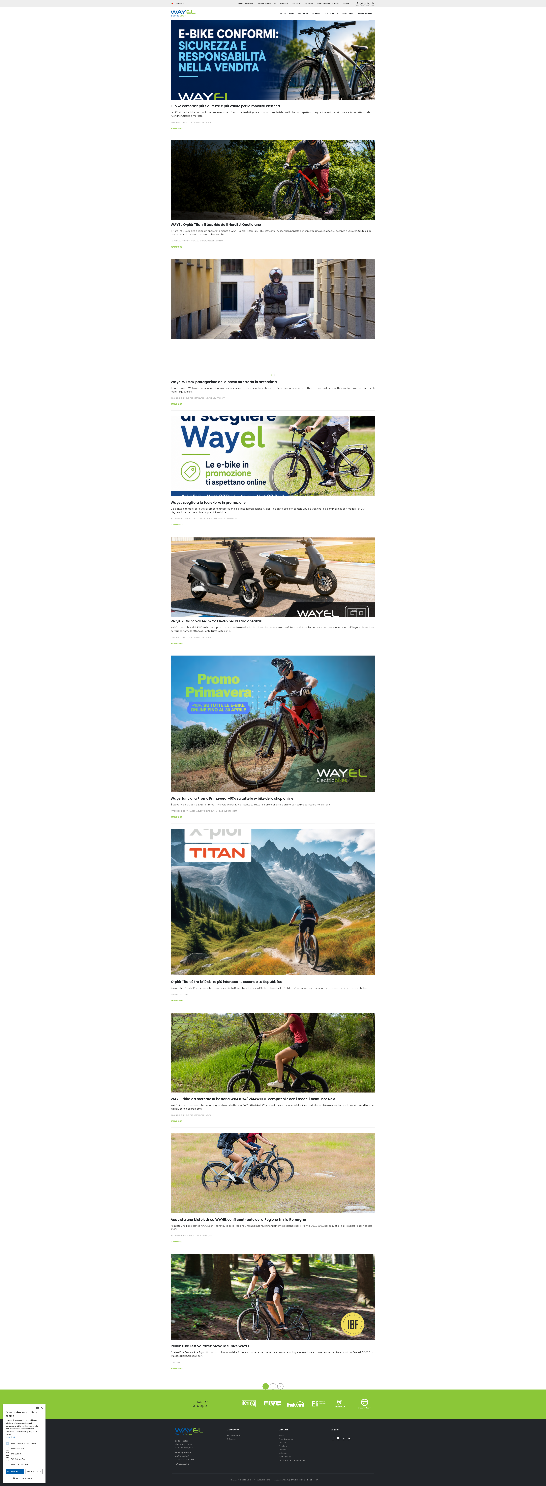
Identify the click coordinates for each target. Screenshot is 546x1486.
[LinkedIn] (373, 3)
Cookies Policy (311, 1480)
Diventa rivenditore (266, 3)
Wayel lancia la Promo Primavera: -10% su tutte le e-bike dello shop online (232, 798)
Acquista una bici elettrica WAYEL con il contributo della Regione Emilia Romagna (238, 1219)
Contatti (347, 3)
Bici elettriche (287, 13)
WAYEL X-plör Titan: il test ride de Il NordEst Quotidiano (216, 224)
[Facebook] (357, 3)
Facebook (333, 1438)
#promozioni (176, 519)
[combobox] (37, 1408)
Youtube (338, 1438)
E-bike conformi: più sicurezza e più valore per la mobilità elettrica (225, 106)
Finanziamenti (323, 3)
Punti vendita (331, 13)
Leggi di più (10, 1437)
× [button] (42, 1408)
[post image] (273, 60)
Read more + (177, 128)
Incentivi (309, 3)
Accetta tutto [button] (14, 1471)
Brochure (283, 1446)
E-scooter (303, 13)
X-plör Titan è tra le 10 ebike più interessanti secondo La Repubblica (227, 981)
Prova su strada (198, 241)
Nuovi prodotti (183, 241)
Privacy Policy (296, 1480)
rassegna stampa (215, 241)
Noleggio (296, 3)
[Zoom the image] (249, 1402)
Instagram (343, 1438)
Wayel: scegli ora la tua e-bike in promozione (208, 502)
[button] (171, 180)
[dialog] (24, 1443)
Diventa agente (245, 3)
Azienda (316, 13)
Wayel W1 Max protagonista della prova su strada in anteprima (224, 382)
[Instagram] (368, 3)
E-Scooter (231, 1439)
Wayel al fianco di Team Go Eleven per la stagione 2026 (216, 621)
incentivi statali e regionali (195, 1236)
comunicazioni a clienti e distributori (188, 122)
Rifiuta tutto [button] (34, 1471)
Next (280, 1386)
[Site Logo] (183, 13)
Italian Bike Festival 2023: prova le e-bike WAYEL (210, 1346)
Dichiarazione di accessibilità (292, 1460)
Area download (365, 13)
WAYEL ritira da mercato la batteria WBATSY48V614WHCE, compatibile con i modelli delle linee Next (253, 1099)
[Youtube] (362, 3)
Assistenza (347, 13)
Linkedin (349, 1438)
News (336, 3)
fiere (173, 1362)
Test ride (284, 3)
